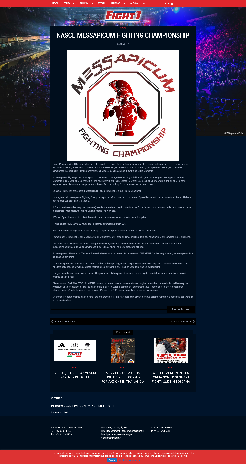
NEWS (55, 3)
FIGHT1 (67, 3)
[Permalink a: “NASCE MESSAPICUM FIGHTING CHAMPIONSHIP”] (123, 105)
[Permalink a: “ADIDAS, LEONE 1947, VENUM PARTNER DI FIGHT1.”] (75, 350)
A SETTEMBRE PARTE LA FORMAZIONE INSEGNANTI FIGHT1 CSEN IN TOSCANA (170, 377)
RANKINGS (115, 3)
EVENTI (101, 3)
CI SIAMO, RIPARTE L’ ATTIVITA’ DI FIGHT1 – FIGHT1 (87, 406)
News (123, 28)
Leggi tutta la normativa (129, 460)
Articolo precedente (65, 321)
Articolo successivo (181, 321)
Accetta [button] (112, 460)
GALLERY (84, 3)
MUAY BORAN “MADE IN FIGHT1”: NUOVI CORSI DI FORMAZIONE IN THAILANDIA (123, 377)
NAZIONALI (135, 3)
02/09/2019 (123, 43)
